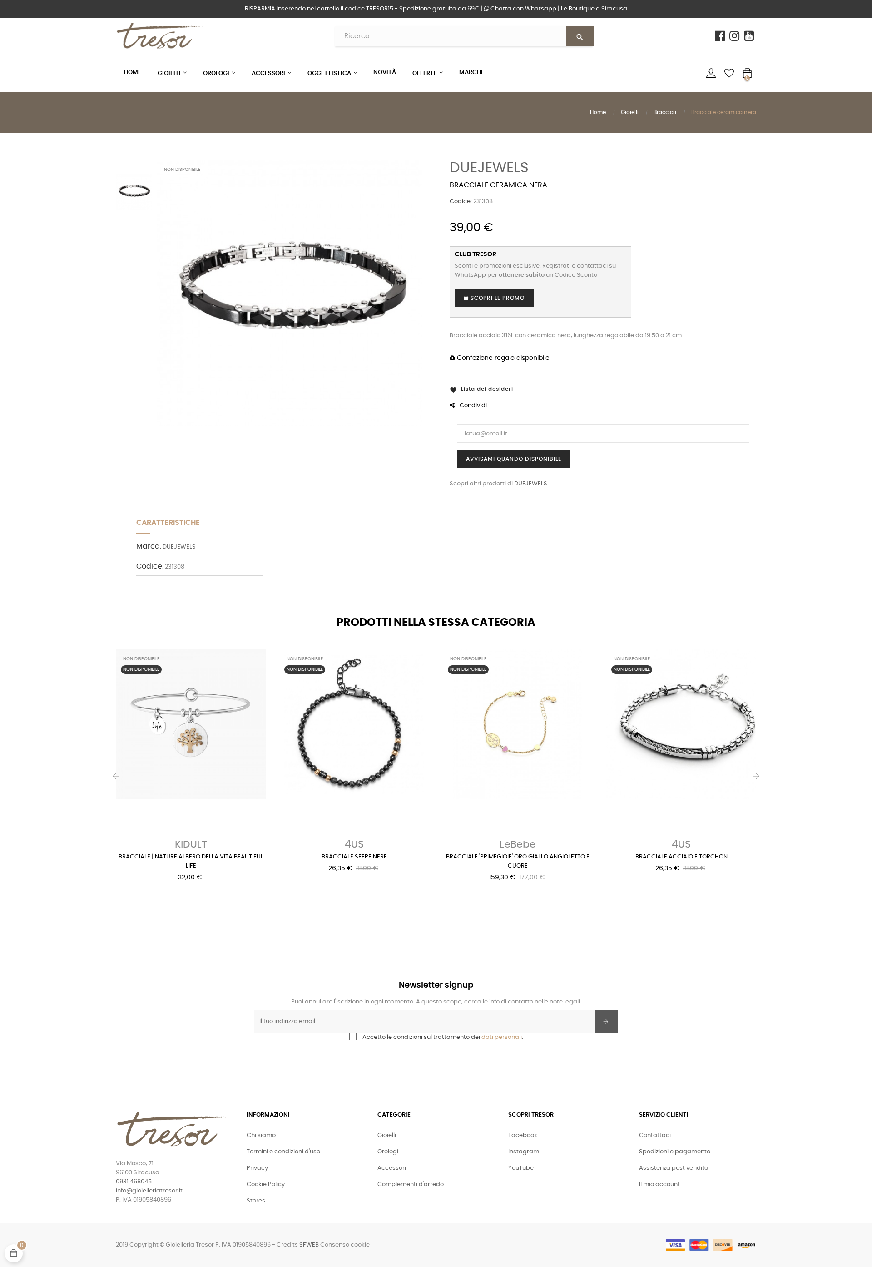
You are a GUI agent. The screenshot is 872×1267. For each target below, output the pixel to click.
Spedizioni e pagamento (674, 1152)
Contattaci (655, 1135)
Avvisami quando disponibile (513, 459)
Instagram (523, 1152)
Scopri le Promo (497, 298)
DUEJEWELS (489, 167)
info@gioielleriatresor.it (149, 1191)
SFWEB (309, 1245)
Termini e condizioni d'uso (283, 1152)
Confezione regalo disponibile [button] (502, 358)
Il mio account (659, 1184)
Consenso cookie (345, 1245)
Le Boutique (594, 9)
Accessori (391, 1168)
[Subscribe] (606, 1021)
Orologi (387, 1152)
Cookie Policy (266, 1184)
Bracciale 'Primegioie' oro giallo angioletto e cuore (518, 861)
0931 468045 (134, 1182)
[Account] (711, 73)
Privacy (257, 1168)
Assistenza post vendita (673, 1168)
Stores (256, 1201)
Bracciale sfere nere (354, 857)
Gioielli (386, 1135)
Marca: (148, 546)
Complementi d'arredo (410, 1184)
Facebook (522, 1135)
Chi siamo (261, 1135)
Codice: (461, 202)
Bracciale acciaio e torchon (681, 857)
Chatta (522, 9)
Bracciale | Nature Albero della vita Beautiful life (191, 861)
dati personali (501, 1037)
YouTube (521, 1168)
